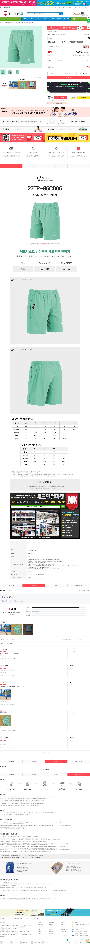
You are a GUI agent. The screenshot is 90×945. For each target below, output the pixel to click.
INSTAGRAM (37, 942)
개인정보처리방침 (18, 918)
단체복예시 (40, 931)
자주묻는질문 (52, 926)
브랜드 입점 (40, 924)
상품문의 (56, 166)
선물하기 (69, 73)
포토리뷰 (51, 931)
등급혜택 (51, 924)
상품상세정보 (11, 166)
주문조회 (70, 7)
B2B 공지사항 (64, 931)
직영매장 (27, 918)
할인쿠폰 (39, 926)
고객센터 (80, 7)
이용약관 (9, 918)
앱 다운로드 (5, 942)
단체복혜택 (40, 929)
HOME (1, 22)
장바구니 (65, 7)
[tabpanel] (79, 14)
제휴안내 (39, 922)
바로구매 (68, 77)
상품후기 (34, 166)
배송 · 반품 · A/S (78, 166)
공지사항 (62, 924)
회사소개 (2, 918)
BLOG (46, 942)
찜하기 (55, 73)
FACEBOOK (26, 942)
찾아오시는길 (35, 918)
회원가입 (59, 7)
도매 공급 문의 (64, 929)
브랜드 (50, 38)
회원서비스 (51, 922)
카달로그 (51, 933)
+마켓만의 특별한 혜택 (57, 103)
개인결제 (75, 7)
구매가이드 (63, 926)
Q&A (50, 929)
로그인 (55, 7)
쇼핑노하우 (40, 933)
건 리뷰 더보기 (86, 34)
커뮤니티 (86, 7)
